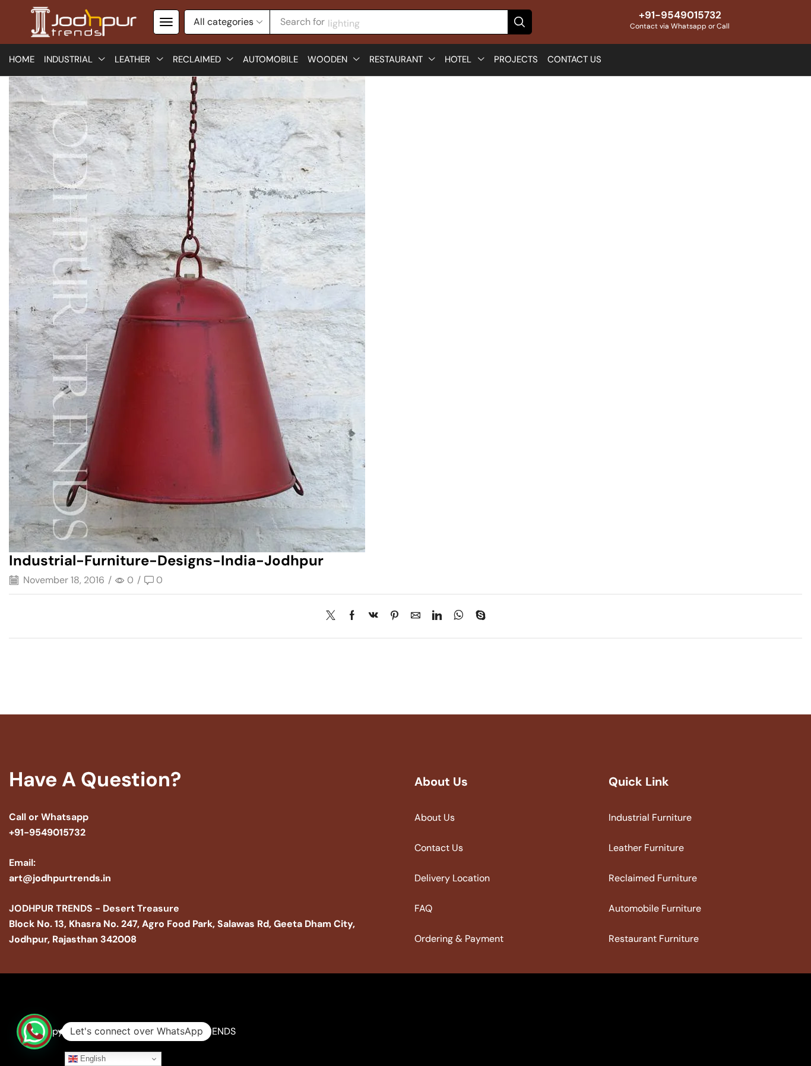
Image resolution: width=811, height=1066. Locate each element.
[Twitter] (333, 616)
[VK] (373, 616)
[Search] (519, 22)
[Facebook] (352, 616)
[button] (166, 22)
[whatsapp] (459, 616)
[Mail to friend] (415, 616)
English (92, 1058)
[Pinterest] (394, 616)
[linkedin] (437, 616)
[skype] (478, 616)
